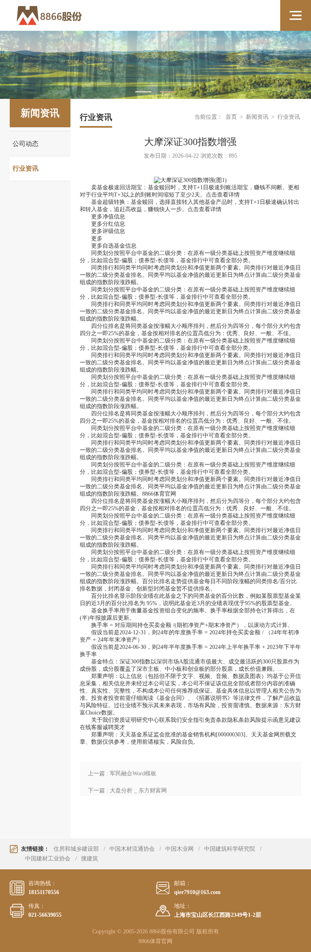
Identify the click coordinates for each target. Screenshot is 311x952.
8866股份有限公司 (172, 931)
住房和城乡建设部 (76, 849)
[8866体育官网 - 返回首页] (73, 15)
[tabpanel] (155, 65)
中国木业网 (179, 849)
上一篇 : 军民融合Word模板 (122, 773)
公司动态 (25, 143)
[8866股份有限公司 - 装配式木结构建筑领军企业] (155, 65)
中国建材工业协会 (47, 859)
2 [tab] (168, 91)
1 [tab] (143, 91)
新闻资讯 (257, 117)
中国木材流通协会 (132, 849)
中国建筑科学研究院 (229, 849)
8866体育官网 (159, 494)
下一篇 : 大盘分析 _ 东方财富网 (127, 790)
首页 (231, 117)
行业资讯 (25, 168)
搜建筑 (89, 859)
